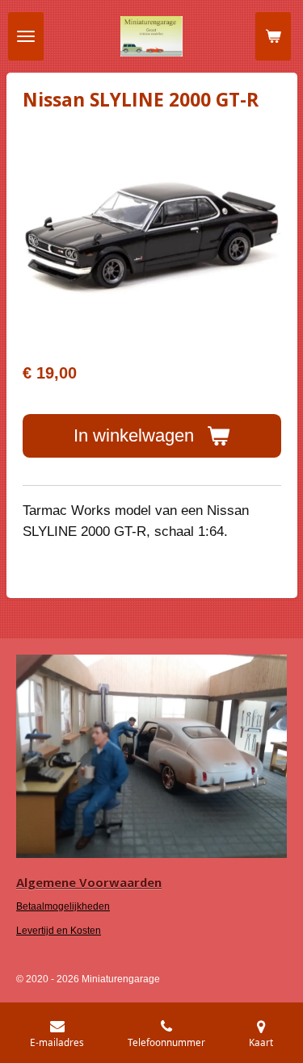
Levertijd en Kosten (58, 930)
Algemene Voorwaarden (89, 882)
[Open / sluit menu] (26, 36)
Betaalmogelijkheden (63, 906)
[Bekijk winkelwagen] (273, 36)
